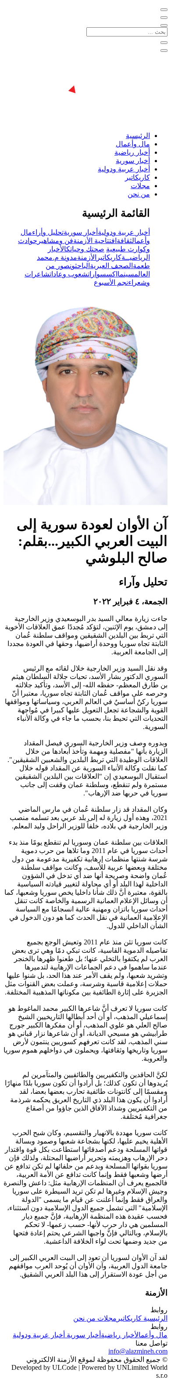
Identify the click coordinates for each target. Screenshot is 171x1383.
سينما (126, 274)
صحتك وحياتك (85, 249)
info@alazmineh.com (137, 1351)
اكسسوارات (103, 274)
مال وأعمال (133, 144)
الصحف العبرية (111, 265)
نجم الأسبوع (111, 282)
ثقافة (124, 240)
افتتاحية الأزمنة (95, 240)
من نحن (139, 194)
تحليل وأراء (48, 232)
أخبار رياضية (132, 152)
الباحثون (80, 265)
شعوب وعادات (69, 274)
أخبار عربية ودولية (124, 169)
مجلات (140, 185)
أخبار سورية (133, 160)
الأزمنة (86, 257)
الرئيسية (138, 135)
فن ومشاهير (55, 240)
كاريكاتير (137, 177)
